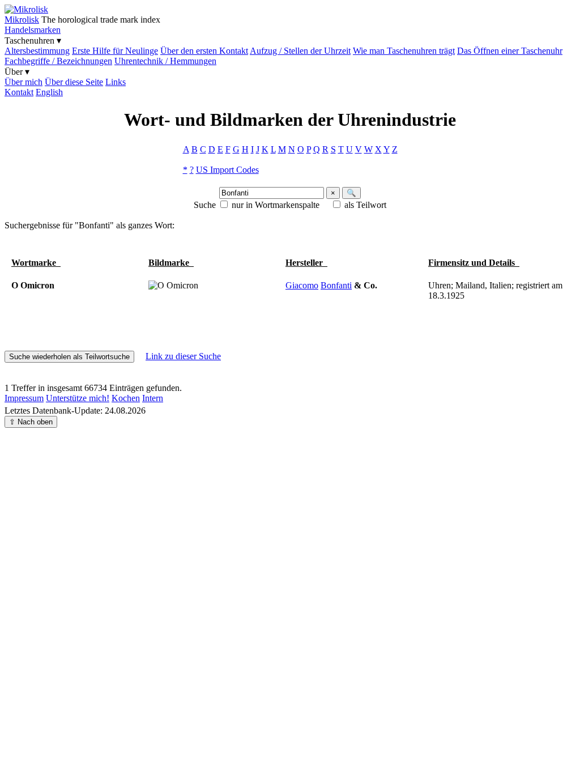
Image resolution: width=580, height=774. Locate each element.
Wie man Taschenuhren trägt (404, 51)
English (49, 92)
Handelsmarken (33, 30)
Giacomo (301, 285)
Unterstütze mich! (77, 398)
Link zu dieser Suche (183, 356)
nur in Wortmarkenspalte (275, 205)
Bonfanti (336, 285)
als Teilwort (365, 205)
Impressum (24, 398)
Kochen (126, 398)
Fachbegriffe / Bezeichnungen (58, 61)
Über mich (23, 82)
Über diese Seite (74, 82)
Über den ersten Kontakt (204, 51)
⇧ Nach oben (31, 422)
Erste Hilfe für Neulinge (115, 51)
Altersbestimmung (37, 51)
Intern (152, 398)
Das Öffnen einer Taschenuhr (509, 51)
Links (115, 82)
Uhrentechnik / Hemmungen (165, 61)
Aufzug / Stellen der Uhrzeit (300, 51)
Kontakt (19, 92)
